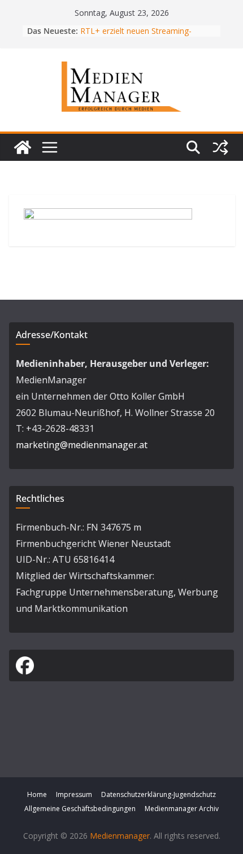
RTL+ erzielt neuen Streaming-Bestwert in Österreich (136, 36)
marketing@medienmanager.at (81, 445)
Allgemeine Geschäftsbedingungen (80, 808)
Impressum (74, 794)
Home (37, 794)
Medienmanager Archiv (182, 808)
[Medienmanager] (22, 147)
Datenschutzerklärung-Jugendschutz (158, 794)
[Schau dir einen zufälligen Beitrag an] (220, 147)
